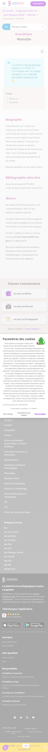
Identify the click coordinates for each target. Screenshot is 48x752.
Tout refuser (8, 414)
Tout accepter (40, 414)
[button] (5, 748)
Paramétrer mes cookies (24, 414)
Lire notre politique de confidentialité (15, 405)
